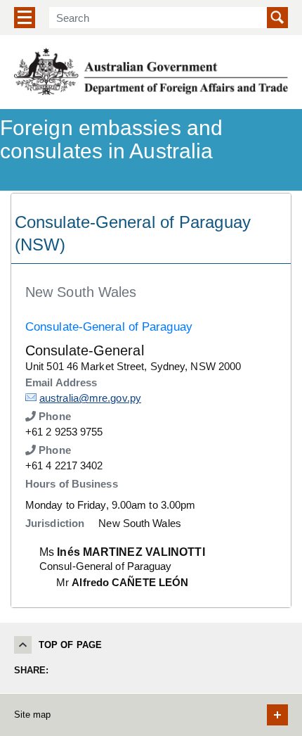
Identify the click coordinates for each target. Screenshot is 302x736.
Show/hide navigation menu (24, 17)
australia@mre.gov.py (90, 398)
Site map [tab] (32, 714)
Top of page (70, 645)
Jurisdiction (54, 523)
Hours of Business (71, 484)
